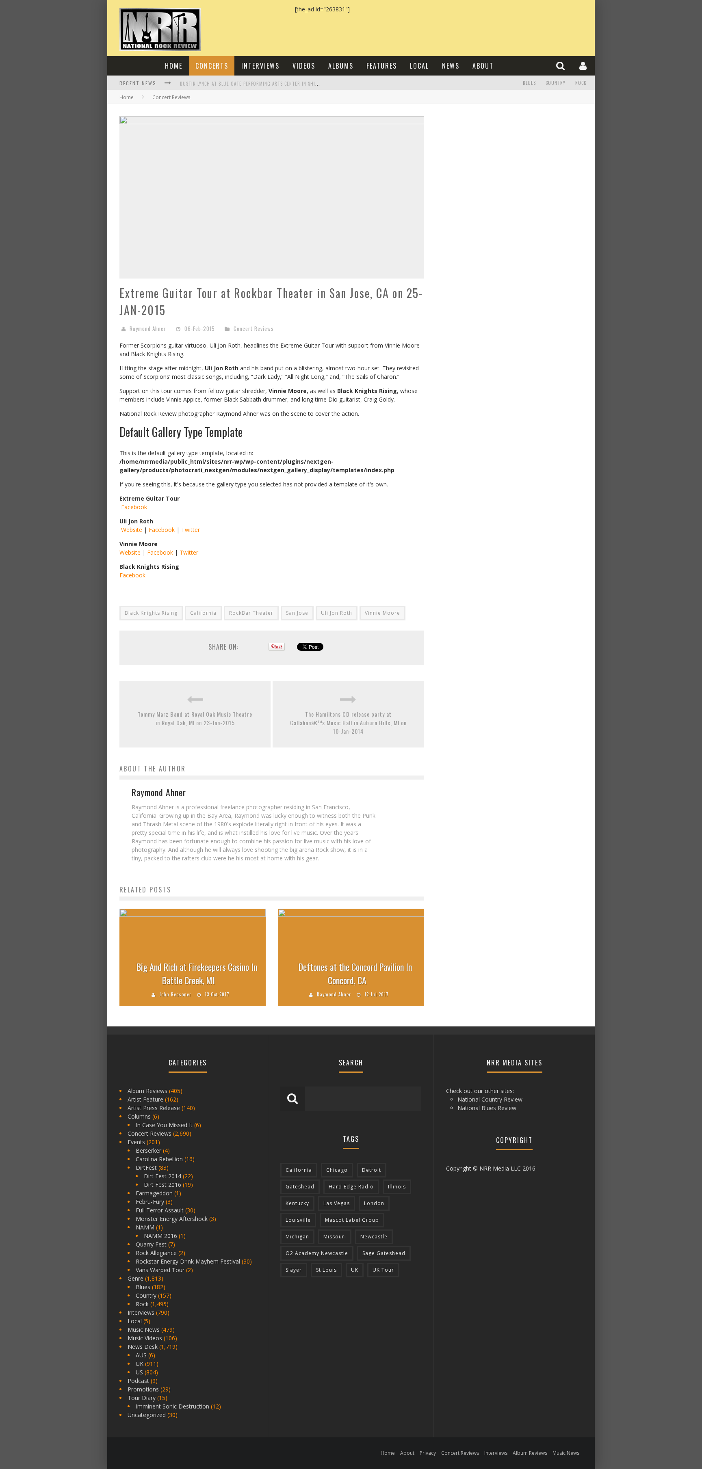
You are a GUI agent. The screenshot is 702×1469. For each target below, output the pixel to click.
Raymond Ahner (148, 328)
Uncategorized (147, 1415)
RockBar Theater (251, 612)
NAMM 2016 (160, 1236)
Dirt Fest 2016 (162, 1184)
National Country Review (489, 1099)
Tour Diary (142, 1398)
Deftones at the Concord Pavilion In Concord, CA (355, 973)
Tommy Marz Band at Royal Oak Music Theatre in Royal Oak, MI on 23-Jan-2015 (195, 718)
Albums (340, 66)
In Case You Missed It (164, 1125)
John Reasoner (175, 994)
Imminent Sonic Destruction (172, 1406)
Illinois (397, 1186)
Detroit (371, 1170)
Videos (303, 66)
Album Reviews (147, 1091)
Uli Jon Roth (336, 612)
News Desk (143, 1346)
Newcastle (374, 1236)
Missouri (334, 1236)
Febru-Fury (150, 1201)
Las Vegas (336, 1203)
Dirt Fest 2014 (162, 1176)
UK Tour (383, 1269)
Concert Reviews (254, 328)
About (483, 66)
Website (130, 530)
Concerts (211, 66)
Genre (135, 1278)
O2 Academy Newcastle (317, 1253)
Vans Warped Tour (160, 1270)
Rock (581, 83)
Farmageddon (154, 1193)
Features (381, 66)
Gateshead (300, 1186)
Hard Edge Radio (351, 1186)
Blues (529, 83)
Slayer (294, 1269)
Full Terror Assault (160, 1210)
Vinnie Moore (382, 612)
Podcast (138, 1381)
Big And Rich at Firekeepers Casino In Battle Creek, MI (196, 973)
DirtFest (146, 1167)
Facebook (133, 507)
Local (419, 66)
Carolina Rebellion (159, 1159)
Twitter (190, 530)
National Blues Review (486, 1108)
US (139, 1372)
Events (136, 1142)
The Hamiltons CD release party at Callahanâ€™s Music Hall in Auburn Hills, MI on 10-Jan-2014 (348, 722)
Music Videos (145, 1338)
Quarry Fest (151, 1244)
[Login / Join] (584, 65)
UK (139, 1363)
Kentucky (297, 1203)
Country (556, 83)
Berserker (148, 1150)
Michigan (297, 1236)
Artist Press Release (154, 1108)
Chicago (337, 1170)
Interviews (260, 66)
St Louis (326, 1269)
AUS (141, 1355)
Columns (139, 1116)
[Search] (561, 65)
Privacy (428, 1453)
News (450, 66)
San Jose (297, 612)
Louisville (298, 1219)
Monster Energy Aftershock (172, 1219)
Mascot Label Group (352, 1219)
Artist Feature (145, 1099)
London (374, 1203)
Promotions (143, 1389)
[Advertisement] (497, 167)
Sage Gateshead (383, 1253)
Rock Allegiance (156, 1253)
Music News (144, 1329)
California (203, 612)
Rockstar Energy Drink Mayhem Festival (188, 1261)
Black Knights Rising (151, 612)
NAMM (145, 1227)
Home (173, 66)
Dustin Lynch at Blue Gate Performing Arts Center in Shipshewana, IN (262, 83)
